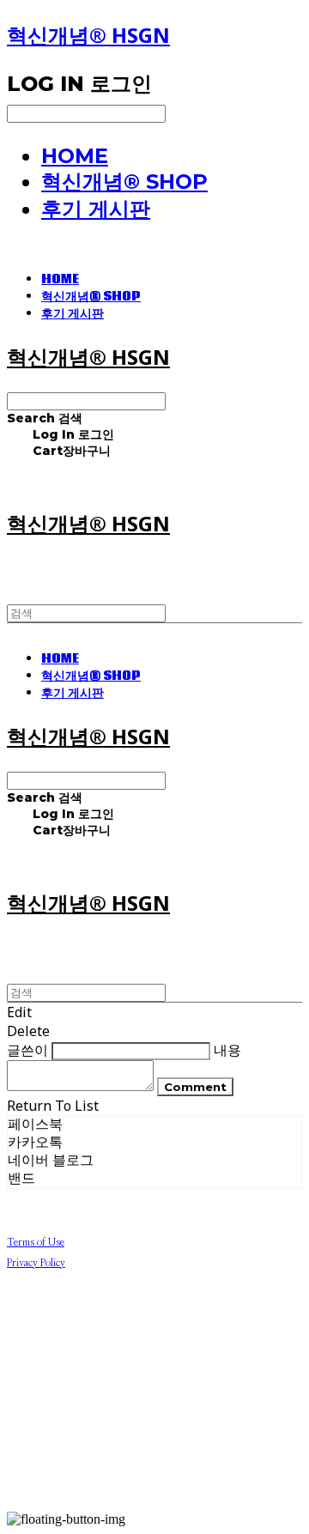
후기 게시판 (95, 209)
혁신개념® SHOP (124, 181)
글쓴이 (27, 1049)
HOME (74, 155)
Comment (195, 1087)
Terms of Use (35, 1242)
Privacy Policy (36, 1263)
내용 (227, 1049)
